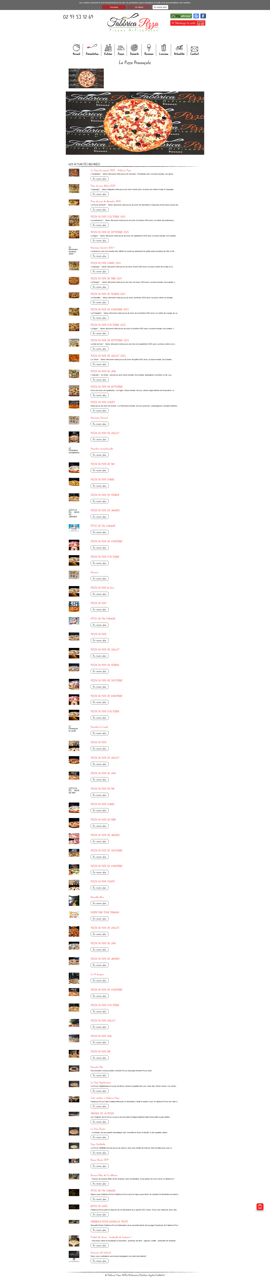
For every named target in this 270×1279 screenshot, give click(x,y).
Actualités (179, 54)
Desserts (134, 54)
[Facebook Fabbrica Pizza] (203, 19)
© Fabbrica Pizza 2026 (116, 1275)
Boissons (149, 54)
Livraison (163, 54)
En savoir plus (160, 7)
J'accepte (114, 7)
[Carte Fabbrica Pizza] (187, 26)
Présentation (92, 54)
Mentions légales (147, 1275)
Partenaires (133, 1275)
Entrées (108, 54)
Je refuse (139, 7)
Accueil (76, 54)
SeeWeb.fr (160, 1275)
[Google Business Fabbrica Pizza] (196, 19)
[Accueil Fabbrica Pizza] (133, 23)
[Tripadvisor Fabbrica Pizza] (181, 19)
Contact (194, 54)
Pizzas (121, 54)
